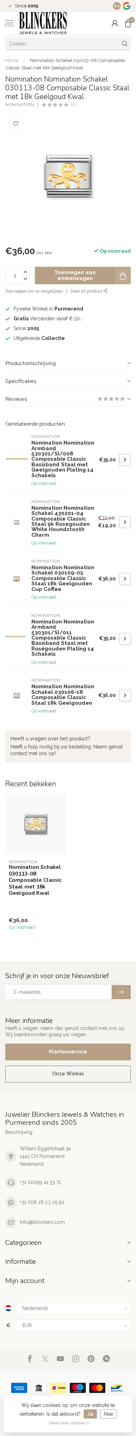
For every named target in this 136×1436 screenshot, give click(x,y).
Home (11, 60)
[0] (128, 23)
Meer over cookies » (69, 1422)
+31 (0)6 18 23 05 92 (42, 1202)
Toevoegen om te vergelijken (34, 291)
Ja (90, 1414)
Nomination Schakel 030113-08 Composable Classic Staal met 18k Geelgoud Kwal (35, 880)
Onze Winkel (68, 1073)
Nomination (19, 105)
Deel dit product (86, 291)
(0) (73, 104)
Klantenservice (68, 1051)
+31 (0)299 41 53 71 (40, 1182)
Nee (108, 1414)
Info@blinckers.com (42, 1222)
